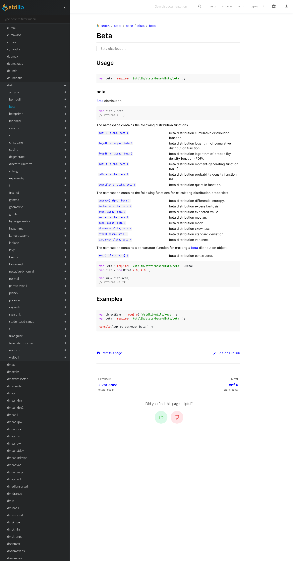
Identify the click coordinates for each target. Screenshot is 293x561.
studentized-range (21, 321)
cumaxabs (14, 35)
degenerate (17, 156)
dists (10, 85)
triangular (16, 336)
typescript (257, 6)
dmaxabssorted (17, 379)
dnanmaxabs (16, 551)
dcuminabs (14, 78)
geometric (16, 207)
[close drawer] (65, 8)
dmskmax (13, 522)
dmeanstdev (15, 450)
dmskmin (13, 529)
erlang (13, 171)
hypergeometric (20, 221)
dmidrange (14, 493)
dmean (12, 393)
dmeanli (12, 414)
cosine (13, 149)
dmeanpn (13, 436)
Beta (99, 101)
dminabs (13, 508)
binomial (15, 121)
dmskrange (14, 536)
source (227, 6)
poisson (14, 300)
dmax (11, 364)
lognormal (16, 264)
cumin (11, 42)
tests (212, 6)
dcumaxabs (15, 63)
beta (12, 106)
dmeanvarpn (16, 472)
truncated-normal (21, 343)
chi (11, 135)
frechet (14, 192)
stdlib (105, 26)
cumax (11, 27)
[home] (13, 8)
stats (117, 26)
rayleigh (14, 307)
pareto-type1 (18, 285)
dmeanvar (14, 465)
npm (241, 6)
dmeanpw (14, 443)
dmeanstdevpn (17, 457)
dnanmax (13, 543)
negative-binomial (21, 271)
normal (14, 278)
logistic (14, 257)
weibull (14, 357)
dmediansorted (17, 486)
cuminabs (14, 49)
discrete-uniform (20, 164)
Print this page (111, 353)
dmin (10, 500)
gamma (14, 199)
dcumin (12, 70)
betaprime (16, 113)
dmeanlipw (14, 422)
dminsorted (15, 515)
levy (12, 250)
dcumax (12, 56)
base (129, 26)
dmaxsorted (15, 386)
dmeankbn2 (15, 407)
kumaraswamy (19, 235)
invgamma (16, 228)
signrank (15, 314)
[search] (199, 6)
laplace (14, 242)
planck (13, 293)
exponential (17, 178)
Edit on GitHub (228, 353)
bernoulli (15, 99)
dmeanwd (14, 479)
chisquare (16, 142)
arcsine (14, 92)
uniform (14, 350)
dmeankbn (14, 400)
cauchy (14, 128)
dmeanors (14, 429)
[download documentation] (286, 6)
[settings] (273, 6)
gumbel (14, 214)
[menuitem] (35, 27)
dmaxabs (13, 371)
